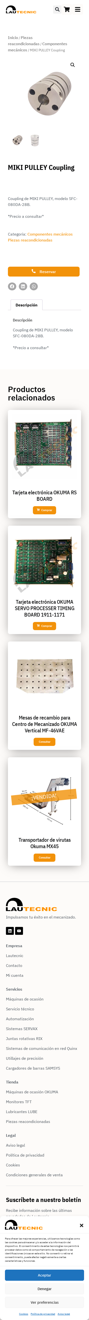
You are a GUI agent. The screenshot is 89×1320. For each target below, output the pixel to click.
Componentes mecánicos (50, 234)
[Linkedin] (10, 931)
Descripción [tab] (27, 304)
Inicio (13, 37)
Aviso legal (64, 1314)
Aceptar (44, 1275)
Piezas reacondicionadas (30, 240)
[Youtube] (19, 931)
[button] (81, 1225)
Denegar (45, 1288)
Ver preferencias (45, 1302)
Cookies (23, 1314)
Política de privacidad (43, 1314)
